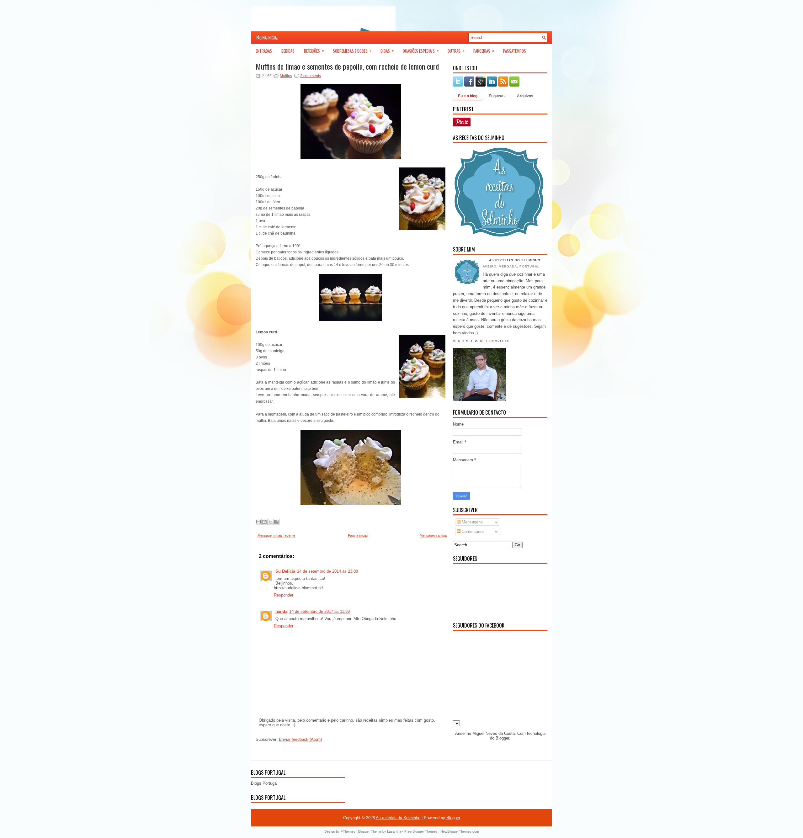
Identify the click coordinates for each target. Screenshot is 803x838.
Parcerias (483, 50)
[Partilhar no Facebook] (276, 522)
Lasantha (394, 831)
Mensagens (471, 522)
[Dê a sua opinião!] (264, 522)
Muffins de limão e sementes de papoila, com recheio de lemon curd (347, 66)
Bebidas (288, 51)
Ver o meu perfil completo (481, 341)
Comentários (472, 531)
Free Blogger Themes (421, 831)
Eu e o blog (467, 96)
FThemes (348, 831)
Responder (283, 595)
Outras (456, 50)
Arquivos (525, 96)
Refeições (314, 50)
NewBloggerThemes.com (459, 831)
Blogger (502, 738)
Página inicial (267, 37)
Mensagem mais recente (276, 535)
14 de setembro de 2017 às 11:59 (319, 611)
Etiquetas (497, 96)
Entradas (264, 51)
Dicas (387, 50)
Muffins (286, 76)
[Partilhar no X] (270, 522)
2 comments (310, 76)
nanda (281, 611)
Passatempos (514, 51)
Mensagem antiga (433, 535)
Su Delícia (285, 571)
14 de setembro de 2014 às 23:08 (327, 571)
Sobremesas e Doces (352, 50)
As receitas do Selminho (514, 260)
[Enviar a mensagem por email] (258, 522)
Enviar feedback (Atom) (300, 739)
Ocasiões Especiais (421, 50)
